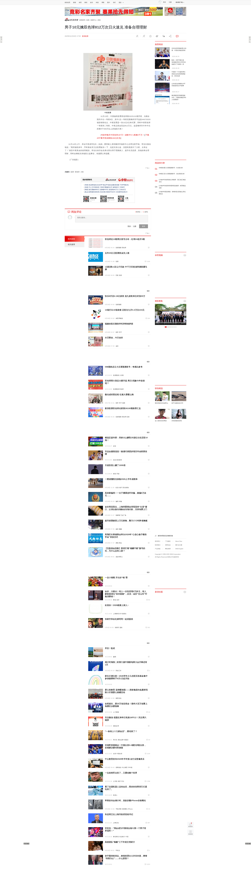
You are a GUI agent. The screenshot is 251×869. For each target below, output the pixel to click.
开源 (117, 473)
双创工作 (118, 670)
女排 (114, 753)
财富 (114, 473)
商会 (120, 543)
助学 (117, 332)
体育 (80, 2)
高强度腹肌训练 (177, 420)
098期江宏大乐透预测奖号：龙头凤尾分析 (172, 173)
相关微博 (71, 244)
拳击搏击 (116, 836)
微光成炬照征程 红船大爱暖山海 (119, 394)
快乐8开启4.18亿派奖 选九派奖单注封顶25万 (125, 296)
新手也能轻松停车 (177, 403)
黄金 (114, 600)
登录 (129, 226)
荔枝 (121, 627)
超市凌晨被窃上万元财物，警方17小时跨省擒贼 (126, 521)
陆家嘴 (118, 515)
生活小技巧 (119, 487)
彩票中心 (93, 20)
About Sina (178, 541)
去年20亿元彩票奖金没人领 (117, 253)
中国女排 (119, 753)
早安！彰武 (110, 648)
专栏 (114, 2)
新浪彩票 (85, 36)
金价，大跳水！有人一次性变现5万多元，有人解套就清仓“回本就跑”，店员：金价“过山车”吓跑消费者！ (126, 594)
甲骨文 (118, 850)
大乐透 (121, 375)
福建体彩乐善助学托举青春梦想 (119, 324)
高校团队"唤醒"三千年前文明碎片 (120, 842)
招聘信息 (168, 545)
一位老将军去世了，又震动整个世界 (121, 773)
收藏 (150, 36)
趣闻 (114, 657)
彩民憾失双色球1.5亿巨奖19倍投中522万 (102, 192)
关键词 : (68, 172)
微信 (163, 36)
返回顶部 (190, 840)
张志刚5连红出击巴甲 (96, 185)
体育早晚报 (119, 318)
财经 (86, 2)
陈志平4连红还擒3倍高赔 (111, 185)
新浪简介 (157, 541)
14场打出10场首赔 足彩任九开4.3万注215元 (125, 310)
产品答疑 (157, 548)
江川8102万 (122, 189)
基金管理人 (119, 557)
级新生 (124, 613)
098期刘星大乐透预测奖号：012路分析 (171, 168)
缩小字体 (137, 36)
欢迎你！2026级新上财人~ (117, 605)
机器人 (115, 795)
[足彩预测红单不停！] (114, 11)
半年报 (130, 767)
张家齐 (117, 627)
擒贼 (120, 529)
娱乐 (91, 2)
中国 (127, 836)
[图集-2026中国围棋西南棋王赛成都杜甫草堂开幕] (170, 314)
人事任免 (116, 823)
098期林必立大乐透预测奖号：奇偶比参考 (123, 367)
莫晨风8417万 (113, 189)
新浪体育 (82, 20)
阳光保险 (126, 487)
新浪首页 (67, 2)
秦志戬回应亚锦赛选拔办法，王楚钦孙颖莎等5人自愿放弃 (179, 97)
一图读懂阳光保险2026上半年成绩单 (121, 479)
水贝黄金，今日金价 (114, 338)
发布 (143, 226)
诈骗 (120, 501)
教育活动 (118, 698)
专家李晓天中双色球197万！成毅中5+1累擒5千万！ (122, 135)
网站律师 (168, 548)
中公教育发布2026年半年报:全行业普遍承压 (124, 759)
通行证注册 (178, 545)
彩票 (87, 20)
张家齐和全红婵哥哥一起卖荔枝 (119, 619)
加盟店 (126, 740)
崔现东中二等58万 (119, 187)
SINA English (179, 548)
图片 (108, 2)
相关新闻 (71, 239)
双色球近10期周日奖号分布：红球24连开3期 (125, 239)
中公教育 (125, 767)
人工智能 (116, 712)
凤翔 (117, 543)
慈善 (123, 403)
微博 (157, 36)
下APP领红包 (124, 185)
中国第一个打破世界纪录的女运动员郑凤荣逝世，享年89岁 (178, 74)
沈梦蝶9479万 (104, 189)
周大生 (115, 740)
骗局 (117, 501)
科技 (97, 2)
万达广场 (123, 515)
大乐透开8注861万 (121, 192)
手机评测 (118, 809)
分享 (170, 36)
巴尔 (122, 781)
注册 (170, 2)
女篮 (114, 460)
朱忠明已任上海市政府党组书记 (119, 814)
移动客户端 (179, 2)
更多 (120, 2)
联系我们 (157, 545)
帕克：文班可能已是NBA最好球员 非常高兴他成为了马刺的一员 (179, 62)
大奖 (82, 172)
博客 (103, 2)
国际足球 (116, 726)
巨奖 (117, 275)
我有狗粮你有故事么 (161, 403)
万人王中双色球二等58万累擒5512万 (100, 187)
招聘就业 (118, 767)
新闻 (74, 2)
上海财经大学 (117, 613)
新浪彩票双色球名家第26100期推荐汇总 (123, 408)
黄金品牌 (121, 740)
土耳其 (115, 781)
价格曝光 (125, 809)
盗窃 (117, 529)
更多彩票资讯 (87, 179)
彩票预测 (118, 247)
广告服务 (168, 541)
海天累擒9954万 (94, 189)
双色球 (77, 172)
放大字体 (144, 36)
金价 (117, 346)
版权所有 (176, 557)
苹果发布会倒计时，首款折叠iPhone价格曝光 (125, 800)
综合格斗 (122, 836)
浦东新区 (119, 460)
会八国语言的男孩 (161, 420)
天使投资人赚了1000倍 (115, 465)
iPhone (130, 809)
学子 (120, 332)
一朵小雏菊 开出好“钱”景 (116, 577)
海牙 (119, 781)
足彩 (114, 446)
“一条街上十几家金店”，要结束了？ (121, 731)
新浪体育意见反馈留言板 (165, 536)
